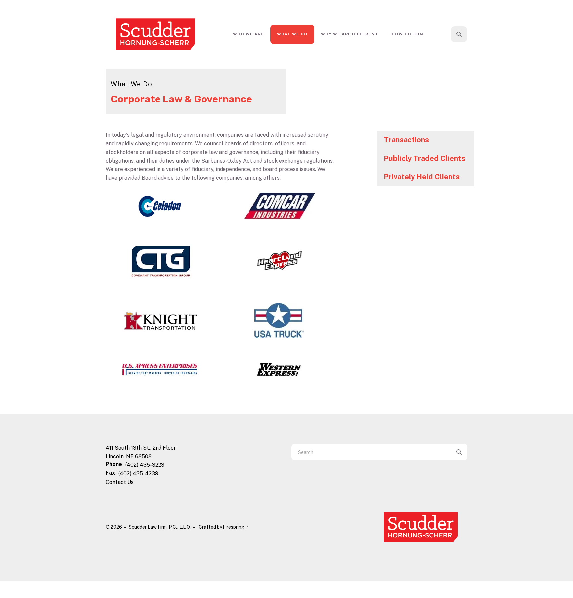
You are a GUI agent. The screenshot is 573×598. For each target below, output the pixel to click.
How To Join (407, 34)
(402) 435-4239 (138, 473)
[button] (459, 34)
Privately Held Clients (422, 176)
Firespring (233, 527)
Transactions (406, 139)
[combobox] (468, 34)
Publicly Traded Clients (424, 158)
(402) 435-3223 (144, 465)
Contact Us (120, 482)
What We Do (292, 34)
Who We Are (248, 34)
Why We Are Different (349, 34)
